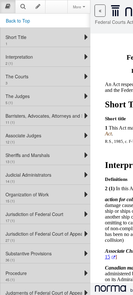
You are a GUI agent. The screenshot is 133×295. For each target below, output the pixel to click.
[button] (100, 11)
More (77, 6)
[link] (43, 37)
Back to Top (18, 20)
